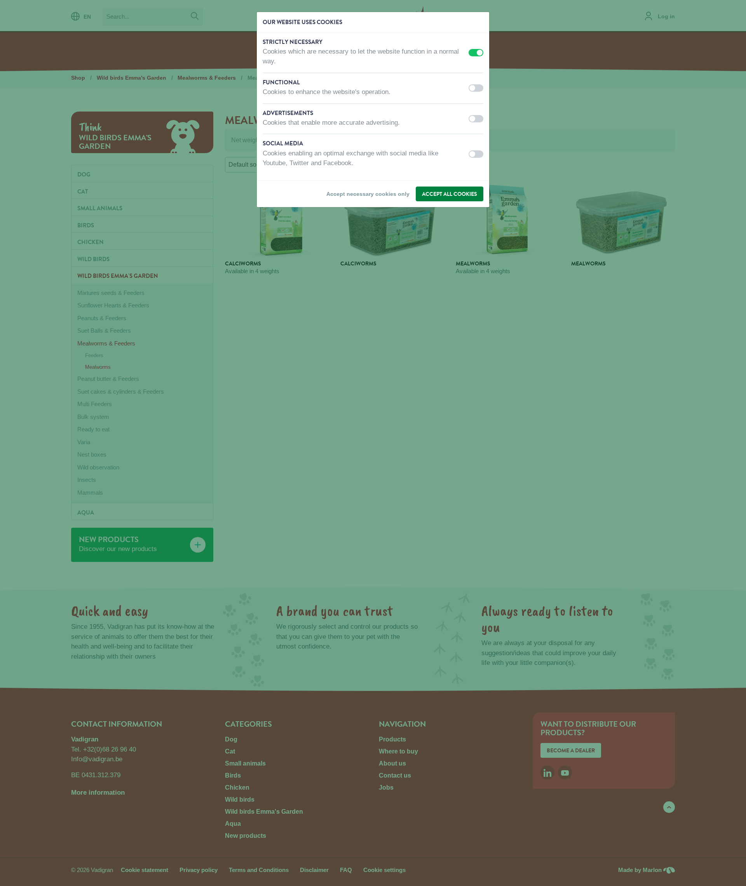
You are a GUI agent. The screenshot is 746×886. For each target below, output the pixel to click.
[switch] (476, 52)
